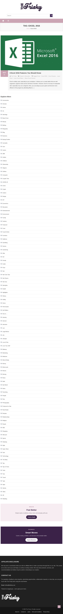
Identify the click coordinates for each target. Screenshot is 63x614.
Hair (3, 271)
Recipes (4, 413)
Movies (4, 370)
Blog (3, 132)
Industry (4, 317)
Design (4, 196)
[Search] (51, 15)
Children (4, 160)
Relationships (5, 417)
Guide (4, 264)
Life (3, 335)
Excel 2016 (44, 76)
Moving (4, 374)
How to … (5, 313)
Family (4, 217)
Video (3, 491)
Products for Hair (6, 406)
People (4, 395)
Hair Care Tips (6, 274)
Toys (3, 474)
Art (3, 111)
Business (4, 136)
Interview (4, 324)
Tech (3, 452)
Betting (4, 125)
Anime (4, 107)
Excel (38, 76)
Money (4, 363)
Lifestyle (4, 338)
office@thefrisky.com (10, 585)
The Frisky (14, 76)
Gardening (5, 249)
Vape (3, 484)
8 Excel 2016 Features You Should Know (25, 73)
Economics (5, 203)
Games (4, 246)
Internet (4, 321)
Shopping (4, 431)
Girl (3, 256)
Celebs (4, 157)
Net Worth (5, 385)
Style (3, 445)
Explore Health (31, 517)
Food (3, 228)
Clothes (4, 171)
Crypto (4, 189)
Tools (3, 470)
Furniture (4, 235)
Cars (3, 146)
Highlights (5, 292)
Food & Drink (5, 232)
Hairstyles (5, 285)
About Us (17, 611)
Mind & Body (5, 360)
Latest (28, 611)
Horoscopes (5, 306)
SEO (3, 427)
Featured (4, 224)
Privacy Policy (46, 611)
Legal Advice (5, 331)
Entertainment (6, 210)
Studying (4, 441)
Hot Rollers (5, 310)
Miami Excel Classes (30, 78)
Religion (4, 420)
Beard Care (5, 118)
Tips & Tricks (5, 466)
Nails (3, 381)
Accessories (5, 100)
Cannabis (4, 143)
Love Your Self (6, 345)
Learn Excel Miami (18, 78)
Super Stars (5, 449)
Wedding (4, 498)
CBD (3, 153)
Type (3, 481)
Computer (5, 175)
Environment (5, 214)
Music (3, 377)
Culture (4, 192)
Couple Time (5, 178)
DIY (3, 200)
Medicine (4, 356)
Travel (4, 477)
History (4, 296)
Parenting (4, 392)
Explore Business (31, 540)
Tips (3, 463)
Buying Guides (6, 139)
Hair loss (4, 281)
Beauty (4, 121)
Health (4, 289)
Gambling (4, 242)
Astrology (4, 114)
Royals (4, 424)
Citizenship (5, 164)
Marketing (5, 353)
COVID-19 (5, 182)
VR (3, 495)
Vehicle (4, 488)
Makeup (4, 349)
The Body (4, 459)
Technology (5, 456)
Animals (4, 103)
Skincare (4, 434)
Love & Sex (5, 342)
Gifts (3, 253)
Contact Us (23, 611)
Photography (5, 402)
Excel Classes (52, 76)
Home (4, 303)
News (3, 388)
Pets (3, 399)
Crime (4, 185)
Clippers (4, 168)
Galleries (4, 239)
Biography (5, 128)
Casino (4, 150)
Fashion (4, 221)
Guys (3, 267)
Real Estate (5, 409)
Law (3, 328)
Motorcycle (5, 367)
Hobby (4, 299)
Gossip (4, 260)
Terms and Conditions (37, 611)
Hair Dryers (5, 278)
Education (27, 76)
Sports (4, 438)
